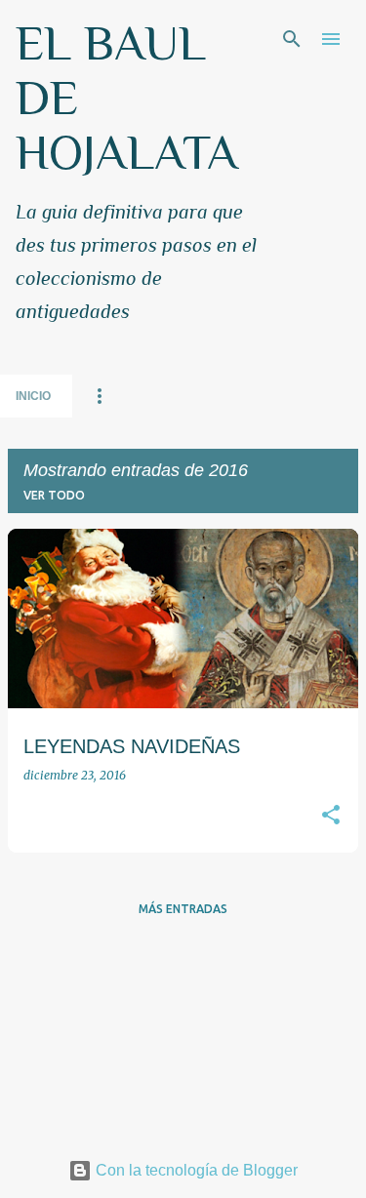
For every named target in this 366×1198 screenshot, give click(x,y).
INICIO (33, 396)
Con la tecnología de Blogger (195, 1170)
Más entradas (183, 908)
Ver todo (54, 495)
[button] (331, 816)
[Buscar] (292, 39)
